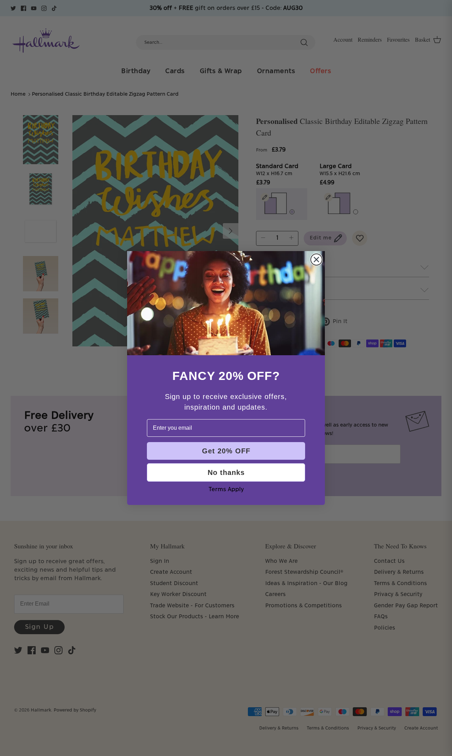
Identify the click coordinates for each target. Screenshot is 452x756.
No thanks (226, 472)
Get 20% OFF (226, 451)
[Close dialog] (316, 259)
